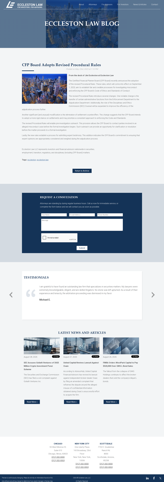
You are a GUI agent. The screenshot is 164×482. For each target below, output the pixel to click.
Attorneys (93, 4)
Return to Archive (82, 171)
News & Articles (139, 4)
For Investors (122, 4)
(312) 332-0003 (58, 460)
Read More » (32, 402)
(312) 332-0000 (58, 457)
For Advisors (107, 4)
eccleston (31, 160)
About (81, 4)
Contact (154, 4)
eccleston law (43, 160)
